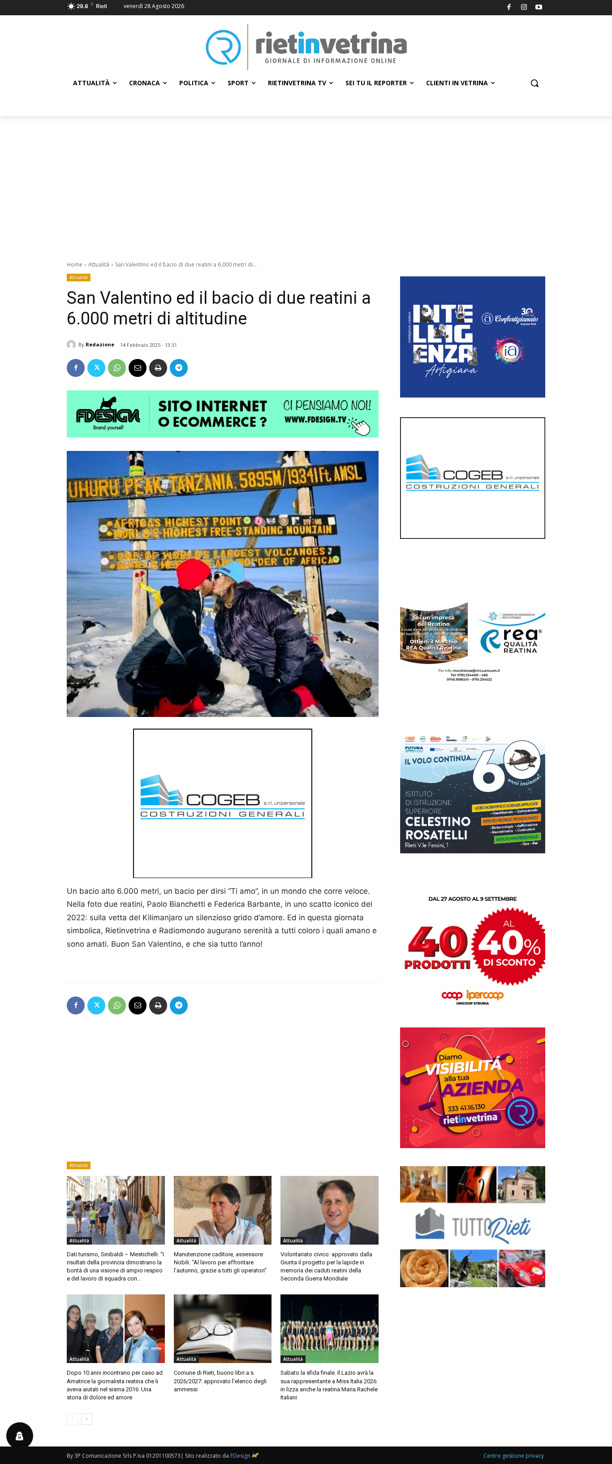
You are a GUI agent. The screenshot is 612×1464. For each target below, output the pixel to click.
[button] (534, 83)
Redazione (100, 344)
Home (74, 264)
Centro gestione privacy (513, 1456)
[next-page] (86, 1419)
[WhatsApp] (117, 368)
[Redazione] (72, 344)
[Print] (158, 368)
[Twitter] (96, 368)
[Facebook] (509, 7)
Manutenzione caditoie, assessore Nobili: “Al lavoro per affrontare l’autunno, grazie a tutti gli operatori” (220, 1262)
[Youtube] (539, 7)
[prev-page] (72, 1419)
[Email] (138, 368)
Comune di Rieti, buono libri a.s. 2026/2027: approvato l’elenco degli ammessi (220, 1380)
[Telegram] (179, 368)
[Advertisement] (306, 183)
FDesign (240, 1456)
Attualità (98, 264)
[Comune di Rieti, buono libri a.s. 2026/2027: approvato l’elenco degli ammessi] (223, 1328)
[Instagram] (523, 7)
